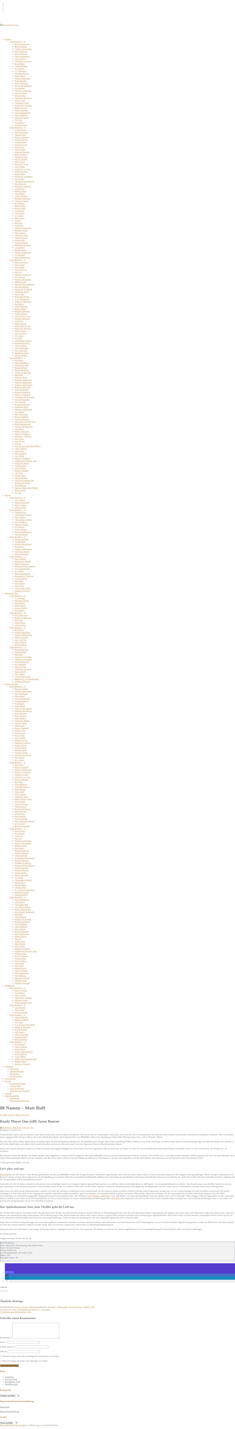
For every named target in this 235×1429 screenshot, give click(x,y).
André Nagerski (21, 868)
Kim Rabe (19, 360)
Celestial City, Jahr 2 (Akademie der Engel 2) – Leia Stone (25, 1309)
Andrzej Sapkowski (23, 382)
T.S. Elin (18, 120)
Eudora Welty (21, 672)
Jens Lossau (20, 277)
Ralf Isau (19, 223)
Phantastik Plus (11, 593)
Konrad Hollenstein (23, 532)
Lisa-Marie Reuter (22, 907)
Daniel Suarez (21, 936)
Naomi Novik (20, 323)
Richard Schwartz (22, 404)
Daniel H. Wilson (22, 978)
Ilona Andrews (21, 54)
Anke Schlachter (22, 390)
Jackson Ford (20, 142)
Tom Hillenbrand (22, 787)
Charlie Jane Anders (23, 49)
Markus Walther (22, 471)
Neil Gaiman (20, 149)
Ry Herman (19, 203)
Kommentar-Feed (12, 1382)
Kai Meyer (19, 304)
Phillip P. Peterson (22, 1027)
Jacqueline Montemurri (25, 858)
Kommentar (6, 1337)
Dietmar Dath (20, 750)
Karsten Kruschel (22, 826)
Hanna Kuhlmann (22, 257)
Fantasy (8, 39)
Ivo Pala (18, 338)
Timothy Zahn (21, 981)
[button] (9, 1272)
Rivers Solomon (22, 417)
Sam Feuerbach (21, 132)
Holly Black (20, 76)
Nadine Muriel (21, 314)
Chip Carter (20, 726)
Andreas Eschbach (23, 755)
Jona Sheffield (21, 924)
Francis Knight (21, 819)
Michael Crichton (22, 743)
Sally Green (20, 162)
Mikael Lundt (20, 282)
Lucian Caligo (21, 93)
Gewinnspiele (16, 1076)
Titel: (2, 1243)
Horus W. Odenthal (23, 328)
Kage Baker (20, 64)
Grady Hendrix (21, 196)
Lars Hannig (20, 1007)
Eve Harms (19, 527)
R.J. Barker (19, 69)
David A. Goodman (23, 772)
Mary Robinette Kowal (24, 821)
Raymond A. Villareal (24, 576)
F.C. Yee (18, 493)
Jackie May (20, 294)
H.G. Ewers (19, 760)
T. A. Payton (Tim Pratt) (25, 890)
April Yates (19, 586)
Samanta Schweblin (23, 657)
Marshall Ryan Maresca (25, 284)
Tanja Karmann (21, 243)
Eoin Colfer (20, 735)
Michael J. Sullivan (23, 436)
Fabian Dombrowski (23, 1003)
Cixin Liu (19, 836)
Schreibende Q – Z (18, 358)
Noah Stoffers (21, 1054)
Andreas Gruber (22, 525)
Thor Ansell (20, 696)
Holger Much (20, 309)
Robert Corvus (21, 108)
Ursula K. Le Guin (22, 169)
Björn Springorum (22, 424)
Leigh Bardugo (21, 66)
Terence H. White (22, 483)
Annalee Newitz (22, 870)
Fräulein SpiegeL (22, 419)
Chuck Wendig (21, 478)
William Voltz (21, 954)
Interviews (14, 1069)
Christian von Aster (23, 61)
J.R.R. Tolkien (21, 449)
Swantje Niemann (22, 319)
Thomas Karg (20, 806)
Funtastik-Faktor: (8, 1258)
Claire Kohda (20, 625)
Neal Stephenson (22, 662)
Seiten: (3, 1255)
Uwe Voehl (19, 456)
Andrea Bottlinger (22, 78)
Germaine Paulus (22, 551)
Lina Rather (20, 902)
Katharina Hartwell (23, 186)
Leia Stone (19, 429)
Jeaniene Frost (21, 145)
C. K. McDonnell (22, 299)
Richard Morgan (22, 860)
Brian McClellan (22, 297)
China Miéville (21, 306)
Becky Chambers (22, 728)
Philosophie (63, 1307)
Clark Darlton (21, 748)
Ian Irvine (19, 225)
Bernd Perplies (21, 1030)
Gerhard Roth (20, 652)
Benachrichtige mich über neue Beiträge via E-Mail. (25, 1361)
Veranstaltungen (17, 1071)
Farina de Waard (22, 463)
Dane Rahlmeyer (22, 363)
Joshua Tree (20, 941)
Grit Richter (20, 1044)
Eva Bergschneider (18, 1083)
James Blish (20, 706)
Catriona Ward (21, 578)
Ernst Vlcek (20, 946)
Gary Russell (20, 917)
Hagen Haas (20, 174)
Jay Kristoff (20, 255)
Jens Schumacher (22, 399)
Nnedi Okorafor (21, 875)
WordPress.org (11, 1384)
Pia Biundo (19, 703)
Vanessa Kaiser (21, 238)
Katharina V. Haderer (24, 176)
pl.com (8, 1081)
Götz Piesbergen (17, 1088)
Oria (38, 1425)
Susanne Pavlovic (22, 343)
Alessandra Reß (21, 365)
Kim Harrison (20, 184)
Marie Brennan (21, 83)
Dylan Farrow (21, 130)
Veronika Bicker (22, 73)
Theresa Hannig (21, 779)
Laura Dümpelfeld (22, 113)
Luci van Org (20, 333)
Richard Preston (22, 650)
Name (3, 1342)
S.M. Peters (19, 1032)
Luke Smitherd (21, 927)
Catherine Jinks (21, 235)
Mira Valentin (21, 453)
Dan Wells (19, 581)
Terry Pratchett (21, 350)
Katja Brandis (21, 81)
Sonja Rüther (20, 559)
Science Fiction (11, 684)
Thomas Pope (20, 887)
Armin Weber (20, 958)
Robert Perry (20, 882)
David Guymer (21, 172)
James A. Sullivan (22, 434)
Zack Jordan (20, 802)
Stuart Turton (20, 667)
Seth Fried (19, 765)
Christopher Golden (23, 520)
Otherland (105, 1196)
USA (93, 1307)
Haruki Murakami (22, 632)
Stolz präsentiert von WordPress (14, 1425)
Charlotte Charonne (23, 98)
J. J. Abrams (20, 598)
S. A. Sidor (19, 571)
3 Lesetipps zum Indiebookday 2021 (16, 1312)
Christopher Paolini (23, 341)
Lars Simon (19, 412)
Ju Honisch (19, 211)
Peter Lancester (21, 262)
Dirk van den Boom (23, 708)
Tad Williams (20, 485)
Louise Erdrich (21, 608)
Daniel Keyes (20, 811)
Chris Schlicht (21, 1047)
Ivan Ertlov (19, 122)
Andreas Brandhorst (23, 711)
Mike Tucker (20, 944)
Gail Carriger (20, 995)
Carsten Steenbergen (24, 426)
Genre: (3, 1248)
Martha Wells (20, 968)
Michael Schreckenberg (25, 566)
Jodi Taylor (19, 441)
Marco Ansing (21, 990)
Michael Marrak (22, 287)
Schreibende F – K (18, 127)
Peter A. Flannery (22, 137)
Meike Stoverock (22, 431)
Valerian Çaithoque (23, 91)
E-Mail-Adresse (7, 1347)
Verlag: (3, 1250)
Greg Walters (20, 468)
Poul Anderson (21, 51)
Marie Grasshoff (22, 767)
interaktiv (9, 1066)
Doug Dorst (20, 603)
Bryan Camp (20, 96)
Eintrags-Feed (11, 1379)
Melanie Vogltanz (22, 458)
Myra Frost (19, 147)
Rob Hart (19, 782)
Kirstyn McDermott (23, 544)
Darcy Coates (20, 505)
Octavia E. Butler (22, 721)
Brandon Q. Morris (23, 863)
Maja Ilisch (19, 218)
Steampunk (10, 985)
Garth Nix (19, 321)
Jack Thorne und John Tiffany (28, 446)
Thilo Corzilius (21, 110)
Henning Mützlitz (22, 311)
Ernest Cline (20, 733)
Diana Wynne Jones (23, 799)
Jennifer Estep (21, 125)
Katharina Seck (21, 407)
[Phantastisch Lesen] (9, 25)
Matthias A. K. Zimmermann (27, 679)
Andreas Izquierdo (23, 228)
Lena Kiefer (20, 248)
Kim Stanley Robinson (24, 912)
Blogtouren (15, 1074)
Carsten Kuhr (15, 1086)
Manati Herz (20, 206)
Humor (54, 1307)
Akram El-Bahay (22, 118)
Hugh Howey (20, 789)
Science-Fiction (21, 1307)
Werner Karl (20, 240)
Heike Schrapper (22, 564)
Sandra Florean (21, 140)
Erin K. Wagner (21, 956)
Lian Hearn (19, 189)
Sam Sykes (19, 439)
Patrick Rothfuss (22, 370)
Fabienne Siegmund (23, 409)
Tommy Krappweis (23, 252)
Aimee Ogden (21, 331)
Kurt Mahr (19, 848)
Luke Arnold (20, 59)
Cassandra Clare (22, 103)
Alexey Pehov (21, 346)
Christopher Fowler (23, 515)
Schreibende (10, 1079)
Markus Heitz (20, 191)
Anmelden (9, 1377)
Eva (27, 1115)
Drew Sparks (20, 929)
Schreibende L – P (17, 260)
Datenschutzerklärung (19, 1101)
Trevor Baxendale (22, 699)
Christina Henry (22, 201)
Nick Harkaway (21, 615)
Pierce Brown (20, 716)
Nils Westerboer (22, 973)
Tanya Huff (19, 213)
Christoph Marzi (22, 292)
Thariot (18, 444)
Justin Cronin (20, 507)
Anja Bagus (20, 993)
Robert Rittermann (23, 909)
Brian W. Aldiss (21, 689)
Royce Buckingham (23, 86)
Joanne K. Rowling (23, 373)
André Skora (20, 1049)
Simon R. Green (21, 164)
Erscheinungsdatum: (9, 1253)
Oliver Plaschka (21, 348)
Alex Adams (20, 500)
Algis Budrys (20, 718)
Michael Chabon (22, 601)
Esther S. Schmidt (22, 395)
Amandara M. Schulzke (25, 397)
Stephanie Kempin (23, 245)
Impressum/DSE (12, 1096)
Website (3, 1351)
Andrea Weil (20, 475)
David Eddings (21, 115)
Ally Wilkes (20, 583)
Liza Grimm (20, 167)
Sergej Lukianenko (23, 279)
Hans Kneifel (20, 816)
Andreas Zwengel (22, 591)
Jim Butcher (20, 88)
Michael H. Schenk (23, 561)
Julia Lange (20, 265)
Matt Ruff (19, 375)
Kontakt (8, 1093)
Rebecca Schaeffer (23, 387)
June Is (18, 221)
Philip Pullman (21, 1039)
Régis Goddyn (21, 154)
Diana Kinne (20, 623)
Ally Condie (20, 738)
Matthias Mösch (22, 1020)
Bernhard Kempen (22, 809)
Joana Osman (20, 642)
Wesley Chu (20, 100)
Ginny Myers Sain (22, 316)
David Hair (19, 179)
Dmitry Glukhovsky (23, 770)
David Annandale (22, 56)
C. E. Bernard (20, 71)
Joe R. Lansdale (21, 539)
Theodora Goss (21, 157)
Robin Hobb (20, 208)
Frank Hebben (21, 784)
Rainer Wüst (20, 490)
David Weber (20, 961)
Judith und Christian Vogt (26, 461)
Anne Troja (19, 451)
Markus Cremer (21, 1000)
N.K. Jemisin (20, 233)
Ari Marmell (20, 542)
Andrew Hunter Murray (25, 865)
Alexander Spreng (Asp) (25, 422)
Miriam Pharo (21, 645)
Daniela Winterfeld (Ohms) (26, 488)
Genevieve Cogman (23, 105)
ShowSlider (34, 1307)
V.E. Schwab (20, 402)
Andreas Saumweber (23, 385)
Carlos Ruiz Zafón (22, 588)
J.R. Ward (19, 473)
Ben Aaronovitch (22, 44)
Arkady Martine (22, 853)
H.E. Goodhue (21, 522)
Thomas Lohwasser (23, 274)
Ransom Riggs (21, 368)
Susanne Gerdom (22, 152)
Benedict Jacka (21, 230)
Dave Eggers (20, 605)
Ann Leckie (20, 831)
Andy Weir (19, 963)
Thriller (86, 1307)
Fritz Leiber (20, 267)
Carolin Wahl (20, 466)
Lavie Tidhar (20, 1057)
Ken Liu (18, 272)
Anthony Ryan (21, 377)
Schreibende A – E (18, 42)
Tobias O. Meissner (23, 301)
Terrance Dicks (21, 753)
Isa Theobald (20, 664)
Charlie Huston (21, 534)
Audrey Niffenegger (23, 549)
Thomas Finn (20, 135)
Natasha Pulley (21, 355)
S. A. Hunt (19, 216)
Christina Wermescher (24, 480)
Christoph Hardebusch (24, 181)
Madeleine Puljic (22, 353)
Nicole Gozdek (21, 159)
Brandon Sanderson (23, 380)
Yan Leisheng (20, 270)
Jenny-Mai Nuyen (22, 326)
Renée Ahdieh (21, 46)
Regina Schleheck (22, 392)
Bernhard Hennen (22, 198)
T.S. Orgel (19, 336)
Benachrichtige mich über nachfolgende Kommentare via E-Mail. (31, 1356)
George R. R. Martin (23, 289)
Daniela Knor (20, 250)
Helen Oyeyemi (21, 637)
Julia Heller (20, 194)
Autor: (3, 1245)
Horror (8, 495)
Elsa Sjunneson (21, 414)
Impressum (14, 1098)
